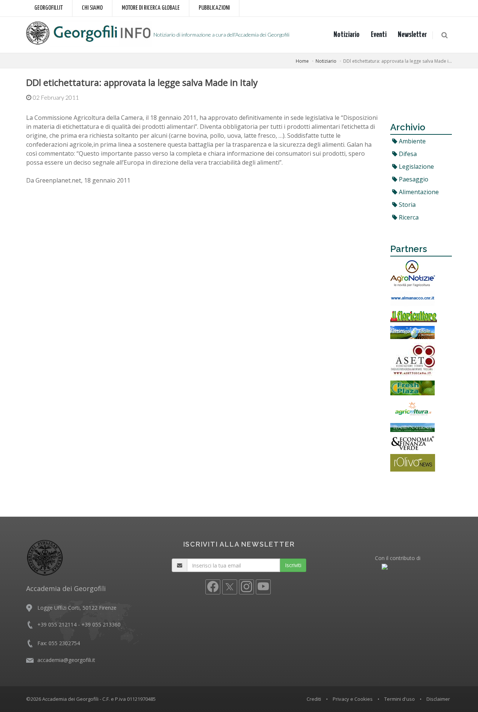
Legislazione (415, 166)
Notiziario (346, 34)
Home (302, 61)
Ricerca (408, 217)
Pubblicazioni (214, 8)
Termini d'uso (399, 699)
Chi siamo (92, 8)
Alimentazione (418, 192)
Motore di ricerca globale (151, 8)
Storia (406, 204)
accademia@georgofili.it (66, 659)
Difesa (407, 154)
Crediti (314, 699)
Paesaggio (412, 179)
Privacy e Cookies (353, 699)
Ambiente (411, 141)
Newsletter (412, 34)
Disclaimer (438, 699)
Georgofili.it (48, 8)
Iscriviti (293, 565)
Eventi (379, 34)
